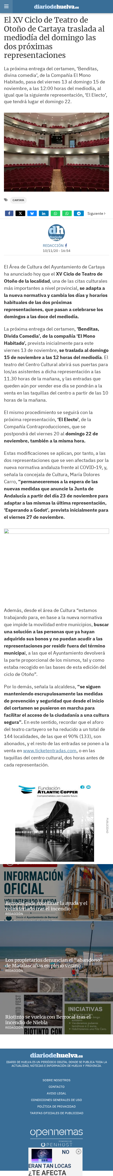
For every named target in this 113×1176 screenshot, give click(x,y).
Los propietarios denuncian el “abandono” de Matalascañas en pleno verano (54, 963)
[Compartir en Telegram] (79, 213)
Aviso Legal (56, 1093)
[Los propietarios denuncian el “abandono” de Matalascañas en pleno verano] (56, 949)
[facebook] (66, 245)
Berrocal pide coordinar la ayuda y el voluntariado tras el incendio (46, 906)
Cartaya (18, 200)
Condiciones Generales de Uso (56, 1100)
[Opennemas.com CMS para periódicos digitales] (56, 1138)
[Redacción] (56, 232)
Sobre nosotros (56, 1080)
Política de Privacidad (56, 1106)
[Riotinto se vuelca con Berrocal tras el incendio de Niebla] (56, 1006)
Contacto (57, 1087)
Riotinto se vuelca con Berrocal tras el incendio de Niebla (48, 1020)
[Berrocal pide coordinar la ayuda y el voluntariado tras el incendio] (56, 892)
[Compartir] (9, 213)
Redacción (53, 245)
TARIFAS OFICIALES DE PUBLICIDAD (56, 1113)
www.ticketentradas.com (49, 751)
